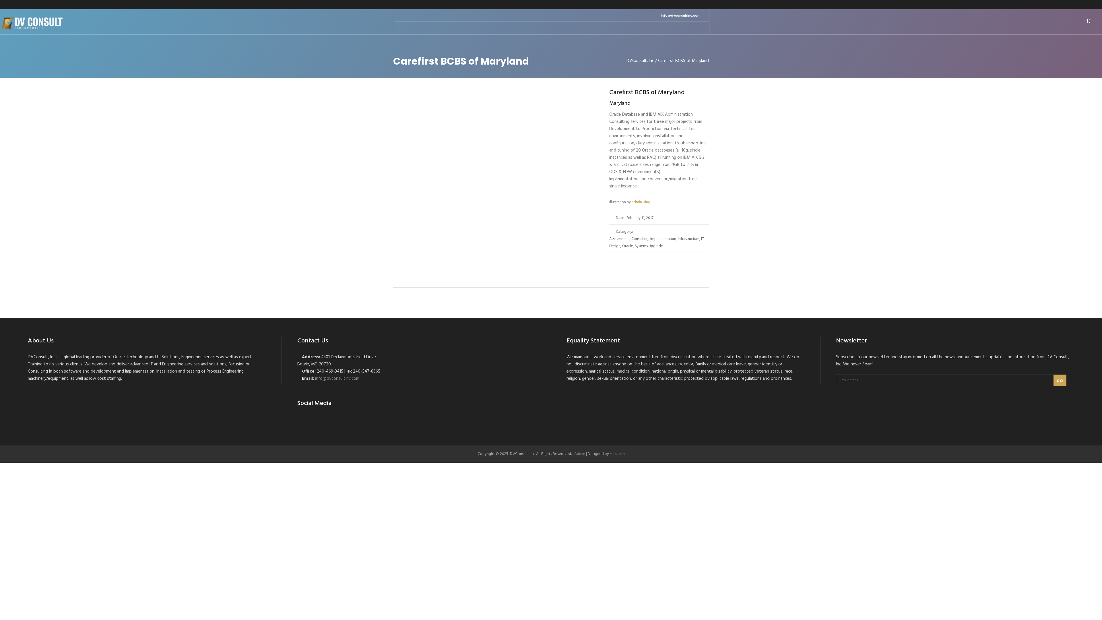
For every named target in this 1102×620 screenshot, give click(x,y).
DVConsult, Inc (640, 61)
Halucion (617, 454)
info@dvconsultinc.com (681, 15)
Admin (579, 454)
